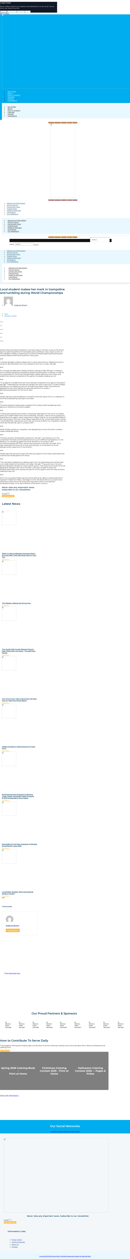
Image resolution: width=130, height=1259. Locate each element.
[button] (33, 323)
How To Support (14, 95)
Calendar (11, 97)
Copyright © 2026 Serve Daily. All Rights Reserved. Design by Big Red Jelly (65, 1256)
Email (4, 494)
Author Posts (12, 930)
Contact (11, 99)
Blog (6, 314)
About (10, 93)
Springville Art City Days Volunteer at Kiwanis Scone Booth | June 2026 (19, 845)
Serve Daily (12, 91)
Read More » (6, 559)
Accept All (3, 11)
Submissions (12, 101)
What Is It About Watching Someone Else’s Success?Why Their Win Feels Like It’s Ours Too (19, 555)
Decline (28, 11)
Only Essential (12, 11)
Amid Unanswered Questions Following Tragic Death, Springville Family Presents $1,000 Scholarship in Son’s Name (18, 796)
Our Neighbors (12, 214)
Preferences (21, 11)
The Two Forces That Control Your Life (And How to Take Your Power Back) (19, 700)
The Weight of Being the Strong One (16, 603)
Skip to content (4, 13)
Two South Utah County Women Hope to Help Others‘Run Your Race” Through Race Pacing (18, 651)
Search (88, 240)
